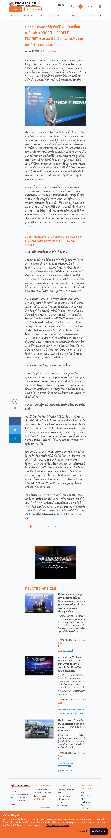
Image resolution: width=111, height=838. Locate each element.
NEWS (13, 15)
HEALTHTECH (54, 15)
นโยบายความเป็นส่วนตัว (57, 825)
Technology (63, 805)
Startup (61, 802)
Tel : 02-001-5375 (18, 797)
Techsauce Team (50, 51)
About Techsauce (41, 789)
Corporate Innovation (67, 789)
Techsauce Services (42, 792)
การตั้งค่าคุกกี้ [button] (80, 831)
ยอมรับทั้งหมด (98, 831)
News (83, 792)
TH (89, 6)
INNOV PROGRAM (33, 9)
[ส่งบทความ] (80, 6)
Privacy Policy (40, 796)
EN (92, 6)
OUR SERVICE (15, 9)
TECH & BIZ (28, 15)
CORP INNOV (91, 15)
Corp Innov (86, 808)
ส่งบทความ (39, 799)
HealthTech (86, 802)
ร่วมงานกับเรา (61, 6)
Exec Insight (86, 805)
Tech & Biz (85, 795)
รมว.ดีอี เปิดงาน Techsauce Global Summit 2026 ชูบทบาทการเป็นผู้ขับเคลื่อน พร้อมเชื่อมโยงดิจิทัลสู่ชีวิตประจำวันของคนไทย (71, 664)
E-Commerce (63, 799)
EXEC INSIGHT (73, 15)
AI (41, 15)
